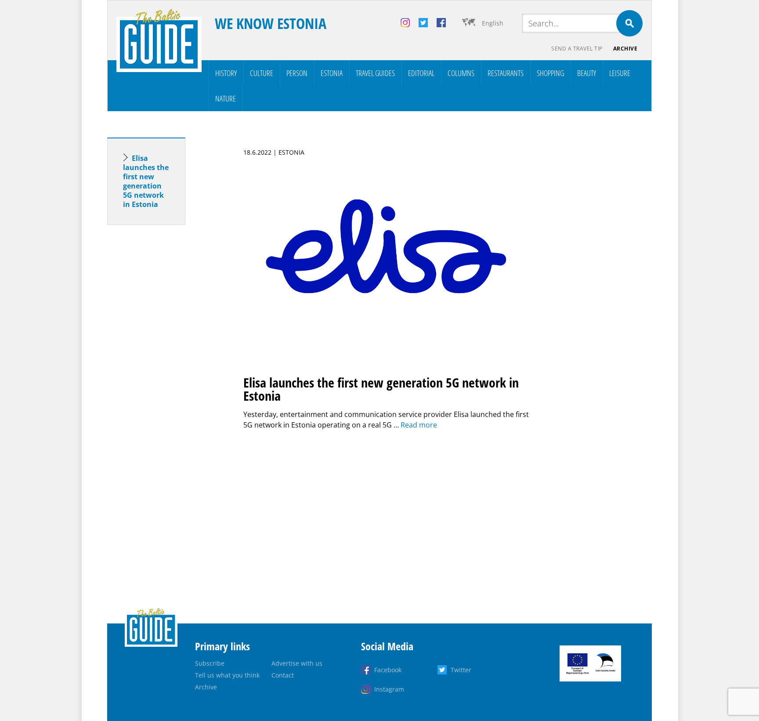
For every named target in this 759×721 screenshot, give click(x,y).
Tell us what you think (227, 675)
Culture (261, 73)
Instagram (389, 689)
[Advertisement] (162, 370)
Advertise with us (296, 663)
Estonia (332, 73)
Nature (225, 98)
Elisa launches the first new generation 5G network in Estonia (146, 181)
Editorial (421, 73)
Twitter (461, 670)
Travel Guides (375, 73)
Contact (282, 675)
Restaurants (506, 73)
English (492, 23)
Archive (625, 48)
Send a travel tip (577, 48)
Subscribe (209, 663)
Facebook (387, 670)
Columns (461, 73)
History (226, 73)
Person (296, 73)
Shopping (550, 73)
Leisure (619, 73)
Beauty (586, 73)
